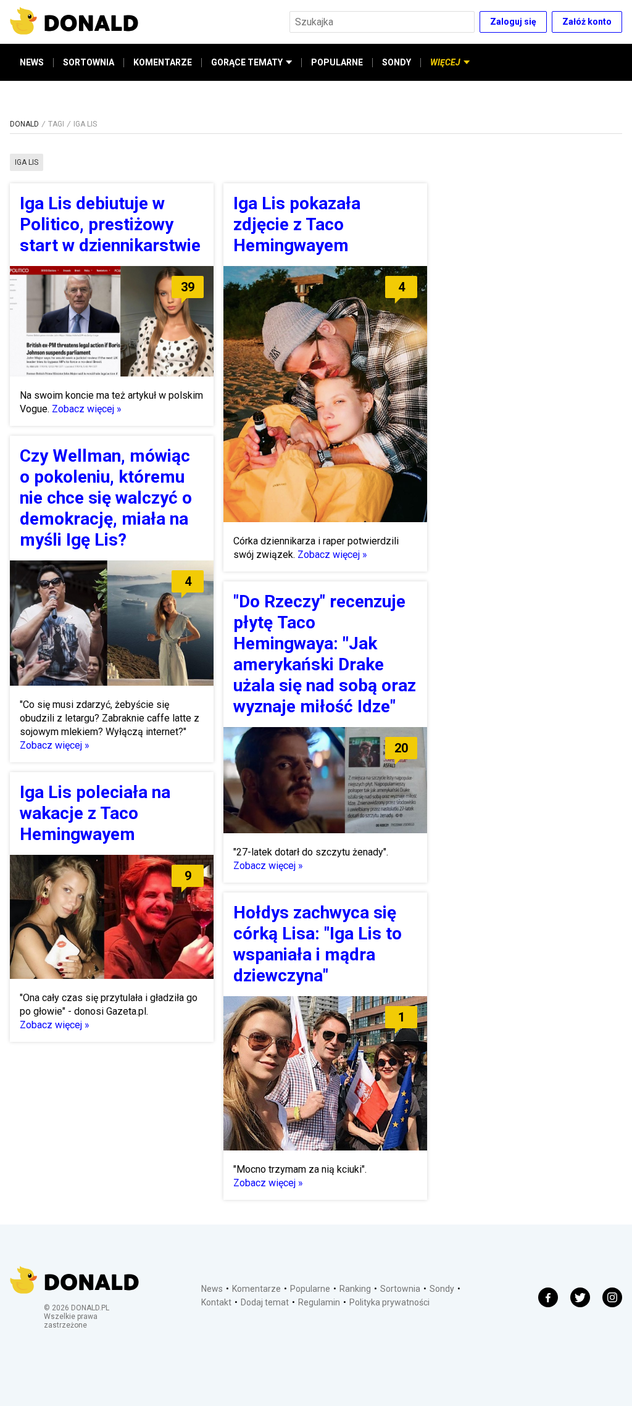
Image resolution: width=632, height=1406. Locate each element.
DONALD (24, 124)
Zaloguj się (513, 22)
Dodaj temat (265, 1302)
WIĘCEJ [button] (445, 62)
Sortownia (400, 1289)
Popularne (310, 1289)
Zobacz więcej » (87, 409)
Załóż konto (587, 22)
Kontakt (216, 1302)
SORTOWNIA (88, 62)
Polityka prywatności (389, 1302)
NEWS (32, 62)
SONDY (396, 62)
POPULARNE (337, 62)
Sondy (442, 1289)
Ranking (355, 1289)
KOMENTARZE (162, 62)
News (212, 1289)
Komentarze (256, 1289)
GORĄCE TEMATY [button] (247, 62)
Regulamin (319, 1302)
